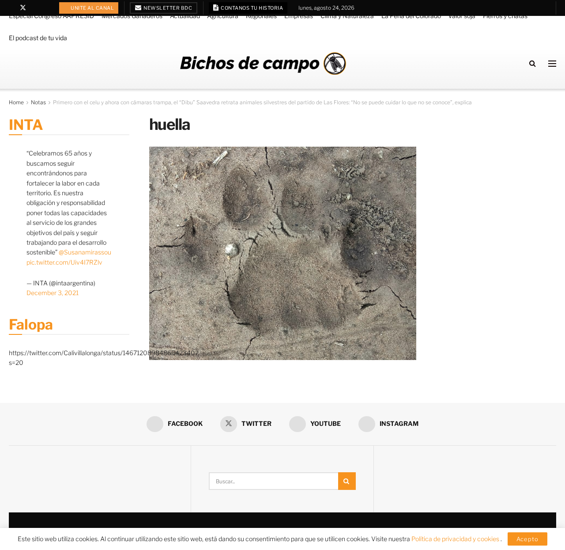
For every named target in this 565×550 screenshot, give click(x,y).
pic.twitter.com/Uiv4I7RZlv (64, 262)
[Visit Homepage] (263, 63)
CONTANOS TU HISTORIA (251, 8)
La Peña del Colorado (411, 15)
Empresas (298, 15)
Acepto (527, 538)
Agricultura (222, 15)
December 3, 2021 (52, 292)
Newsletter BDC (167, 8)
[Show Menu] (552, 64)
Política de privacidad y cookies (456, 538)
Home (16, 102)
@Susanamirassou (85, 252)
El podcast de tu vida (38, 38)
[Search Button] (532, 63)
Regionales (261, 15)
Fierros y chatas (505, 15)
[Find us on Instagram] (45, 8)
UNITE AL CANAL (92, 8)
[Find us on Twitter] (23, 8)
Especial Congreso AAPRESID (51, 15)
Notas (38, 102)
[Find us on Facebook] (11, 8)
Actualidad (185, 15)
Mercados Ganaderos (132, 15)
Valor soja (461, 15)
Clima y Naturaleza (347, 15)
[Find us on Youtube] (34, 8)
